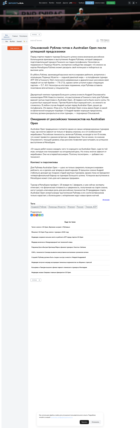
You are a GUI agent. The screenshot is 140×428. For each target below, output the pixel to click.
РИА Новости (104, 40)
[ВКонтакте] (31, 215)
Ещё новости (14, 48)
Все (7, 41)
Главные (15, 36)
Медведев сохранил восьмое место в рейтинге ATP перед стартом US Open (57, 237)
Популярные (23, 36)
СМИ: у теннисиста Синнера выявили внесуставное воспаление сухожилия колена (59, 252)
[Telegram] (42, 215)
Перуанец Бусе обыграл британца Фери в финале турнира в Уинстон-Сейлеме (58, 247)
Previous (3, 41)
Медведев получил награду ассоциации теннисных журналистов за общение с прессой (61, 262)
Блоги (32, 41)
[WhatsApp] (39, 215)
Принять (84, 422)
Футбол (51, 3)
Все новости (43, 3)
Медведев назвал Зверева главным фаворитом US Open (51, 272)
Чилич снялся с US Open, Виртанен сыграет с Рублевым (50, 227)
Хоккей (58, 3)
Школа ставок (99, 3)
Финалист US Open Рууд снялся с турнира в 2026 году (50, 232)
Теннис (39, 41)
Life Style (73, 3)
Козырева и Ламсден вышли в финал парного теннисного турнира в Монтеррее (59, 267)
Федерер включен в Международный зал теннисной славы (51, 242)
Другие (65, 3)
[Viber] (37, 215)
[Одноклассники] (34, 215)
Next (26, 41)
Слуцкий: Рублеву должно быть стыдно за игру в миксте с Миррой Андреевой (58, 257)
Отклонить (95, 422)
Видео (88, 3)
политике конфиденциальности (61, 417)
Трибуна (81, 3)
